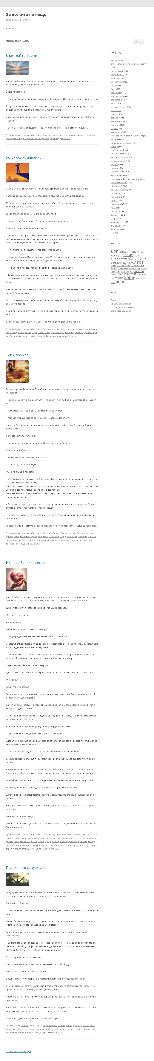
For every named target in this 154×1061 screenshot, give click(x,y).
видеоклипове (50, 1025)
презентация (57, 332)
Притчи (114, 200)
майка (134, 265)
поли (74, 536)
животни (45, 838)
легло (86, 1025)
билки (114, 89)
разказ (24, 135)
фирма (49, 336)
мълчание (54, 536)
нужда (48, 841)
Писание (17, 138)
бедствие (47, 533)
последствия (44, 332)
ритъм (21, 845)
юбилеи (115, 232)
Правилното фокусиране (26, 867)
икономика (25, 536)
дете (136, 259)
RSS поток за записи (121, 303)
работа (30, 138)
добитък (77, 834)
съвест (41, 336)
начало (87, 135)
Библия (56, 533)
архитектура (117, 71)
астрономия (117, 74)
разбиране (41, 540)
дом (113, 262)
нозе (69, 536)
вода (114, 255)
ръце (28, 845)
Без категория (118, 81)
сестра (72, 540)
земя (16, 536)
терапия (10, 848)
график (61, 1025)
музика (114, 164)
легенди (115, 146)
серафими (63, 540)
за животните (117, 107)
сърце (94, 845)
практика (72, 841)
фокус (38, 1032)
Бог (44, 329)
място (115, 268)
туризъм (115, 229)
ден (65, 135)
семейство (52, 540)
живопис (115, 103)
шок (45, 848)
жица (53, 838)
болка (141, 252)
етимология (116, 99)
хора (55, 336)
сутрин (87, 845)
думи (86, 533)
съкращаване (42, 138)
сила (78, 540)
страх (91, 540)
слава (84, 540)
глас (61, 135)
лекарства (25, 841)
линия (80, 135)
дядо (92, 533)
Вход (113, 300)
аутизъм (115, 78)
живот (37, 838)
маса (45, 536)
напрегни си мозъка (121, 171)
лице (40, 536)
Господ (80, 533)
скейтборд (86, 1029)
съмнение (30, 1032)
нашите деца (117, 175)
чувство (39, 848)
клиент (73, 329)
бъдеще (47, 135)
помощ (144, 268)
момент (23, 1029)
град (127, 258)
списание (19, 1032)
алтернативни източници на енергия (129, 63)
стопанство (77, 845)
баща (45, 834)
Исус (80, 1025)
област (28, 332)
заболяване (62, 838)
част (50, 1032)
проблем (88, 332)
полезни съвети (119, 189)
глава (69, 834)
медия (9, 1029)
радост (114, 274)
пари (34, 332)
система (49, 845)
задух (71, 838)
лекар (16, 841)
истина (66, 329)
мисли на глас (117, 153)
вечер (68, 533)
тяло (31, 848)
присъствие (12, 540)
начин (21, 332)
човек (121, 282)
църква (143, 278)
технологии (116, 222)
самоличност (68, 1029)
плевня (63, 841)
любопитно (116, 150)
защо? (114, 114)
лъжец (13, 332)
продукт (17, 336)
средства (58, 845)
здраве (9, 536)
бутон (56, 834)
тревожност (12, 543)
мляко (34, 841)
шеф (61, 336)
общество (116, 186)
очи (132, 268)
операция (39, 1029)
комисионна (84, 329)
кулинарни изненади (121, 143)
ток (16, 848)
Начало (10, 28)
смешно (115, 214)
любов (125, 265)
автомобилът (117, 60)
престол (92, 536)
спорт (114, 218)
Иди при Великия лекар (25, 562)
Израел (114, 128)
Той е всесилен (18, 355)
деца (142, 258)
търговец (24, 848)
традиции (115, 225)
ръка (120, 273)
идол (75, 1025)
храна (137, 278)
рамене (33, 336)
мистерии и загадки (120, 157)
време (55, 135)
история (115, 139)
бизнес (114, 85)
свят (78, 1029)
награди (115, 168)
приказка (115, 196)
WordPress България (121, 310)
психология (116, 204)
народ (63, 536)
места (16, 1029)
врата (50, 329)
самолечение (38, 845)
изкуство (115, 125)
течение (54, 138)
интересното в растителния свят (127, 135)
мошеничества (118, 161)
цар (26, 543)
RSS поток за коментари (123, 307)
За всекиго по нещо (26, 14)
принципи (69, 332)
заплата (72, 135)
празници (115, 193)
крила (34, 536)
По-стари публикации (18, 1051)
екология (115, 92)
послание (82, 536)
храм (20, 543)
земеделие (116, 121)
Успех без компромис (23, 157)
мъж (141, 265)
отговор (55, 841)
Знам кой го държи (21, 55)
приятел (79, 332)
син (112, 278)
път (24, 138)
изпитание (86, 838)
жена (30, 838)
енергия (24, 838)
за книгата (116, 110)
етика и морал (118, 96)
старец (67, 845)
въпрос (136, 255)
